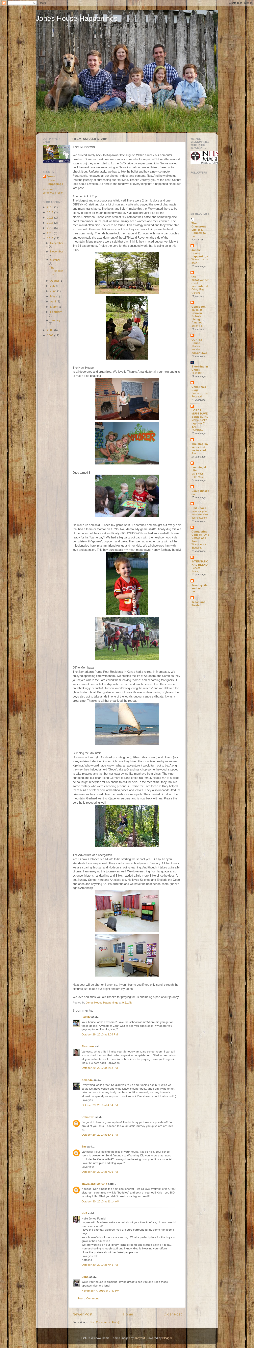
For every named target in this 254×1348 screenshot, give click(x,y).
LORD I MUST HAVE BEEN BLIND (199, 413)
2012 (50, 227)
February (56, 311)
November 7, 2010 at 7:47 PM (100, 1290)
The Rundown (56, 270)
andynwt (140, 1337)
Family (86, 1016)
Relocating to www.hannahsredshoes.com (199, 514)
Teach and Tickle (198, 604)
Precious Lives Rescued (200, 395)
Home (128, 1314)
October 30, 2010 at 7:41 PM (100, 1264)
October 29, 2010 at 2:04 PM (100, 1034)
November (56, 251)
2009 (50, 330)
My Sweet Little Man (197, 475)
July (53, 285)
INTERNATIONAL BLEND (199, 563)
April (53, 301)
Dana (85, 1276)
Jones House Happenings (76, 18)
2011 (50, 233)
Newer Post (82, 1314)
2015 (50, 217)
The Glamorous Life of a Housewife (198, 228)
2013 (50, 222)
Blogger (167, 1337)
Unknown (88, 1117)
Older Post (173, 1314)
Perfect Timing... (196, 569)
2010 (50, 238)
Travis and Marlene (94, 1183)
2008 (50, 335)
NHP (84, 1213)
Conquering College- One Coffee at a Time (200, 536)
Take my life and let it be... (199, 588)
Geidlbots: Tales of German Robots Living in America (198, 314)
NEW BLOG (198, 372)
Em (84, 1146)
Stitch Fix (197, 325)
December (56, 243)
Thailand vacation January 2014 (199, 349)
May (53, 296)
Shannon (88, 1046)
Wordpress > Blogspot (198, 546)
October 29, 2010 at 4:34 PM (100, 1105)
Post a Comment (88, 1298)
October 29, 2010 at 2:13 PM (100, 1067)
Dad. (194, 236)
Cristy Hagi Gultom (197, 291)
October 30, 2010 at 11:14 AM (100, 1201)
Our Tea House (196, 341)
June (53, 291)
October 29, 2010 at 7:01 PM (100, 1171)
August (55, 280)
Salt (193, 453)
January (55, 320)
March (54, 306)
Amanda (87, 1079)
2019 (50, 207)
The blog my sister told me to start (199, 447)
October (55, 259)
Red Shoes (198, 508)
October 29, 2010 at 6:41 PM (100, 1134)
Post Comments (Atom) (104, 1322)
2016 (50, 212)
